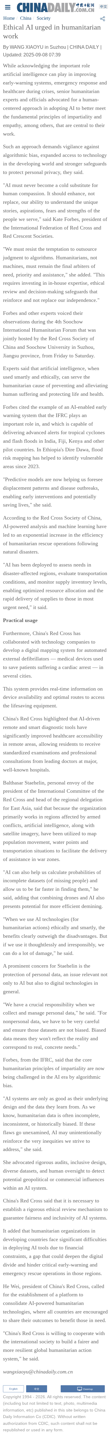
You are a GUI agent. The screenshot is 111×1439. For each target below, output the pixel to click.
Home (9, 18)
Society (44, 18)
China (25, 18)
